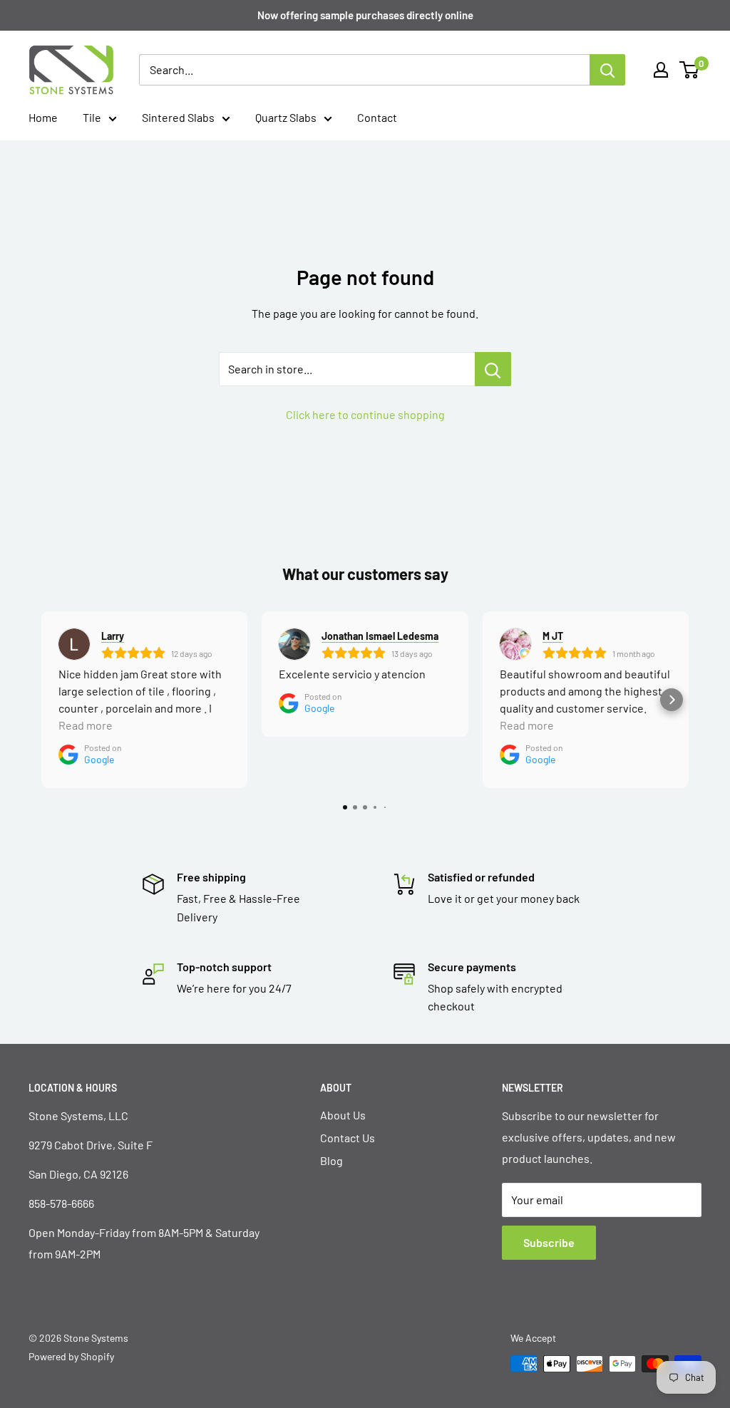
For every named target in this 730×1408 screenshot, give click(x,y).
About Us (343, 1115)
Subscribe (549, 1242)
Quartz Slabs (286, 117)
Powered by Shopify (71, 1356)
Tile (92, 117)
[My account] (661, 70)
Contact (377, 117)
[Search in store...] (493, 369)
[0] (690, 69)
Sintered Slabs (178, 117)
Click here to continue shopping (365, 414)
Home (43, 117)
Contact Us (347, 1137)
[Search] (607, 70)
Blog (331, 1160)
